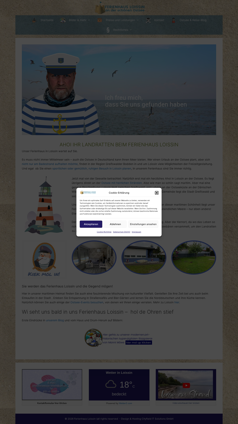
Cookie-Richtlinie (104, 232)
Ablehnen (115, 224)
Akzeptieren (91, 224)
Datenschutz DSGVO (121, 232)
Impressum (136, 232)
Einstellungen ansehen (143, 224)
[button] (156, 192)
